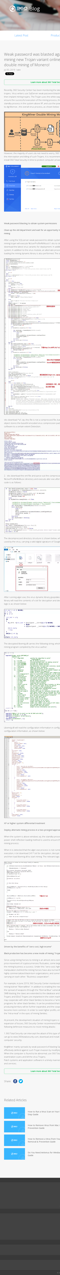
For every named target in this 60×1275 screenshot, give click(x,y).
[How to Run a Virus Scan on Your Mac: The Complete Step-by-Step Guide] (14, 1113)
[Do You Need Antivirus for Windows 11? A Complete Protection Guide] (14, 1154)
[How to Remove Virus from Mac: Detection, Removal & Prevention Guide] (14, 1126)
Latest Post (21, 35)
